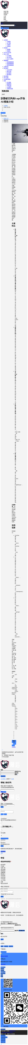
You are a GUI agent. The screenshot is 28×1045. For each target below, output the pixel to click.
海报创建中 (3, 951)
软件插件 (6, 68)
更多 (5, 80)
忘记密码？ (4, 779)
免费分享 (6, 13)
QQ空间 (11, 946)
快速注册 (6, 28)
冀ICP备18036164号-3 (7, 1032)
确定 (2, 853)
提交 (2, 896)
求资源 (5, 14)
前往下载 (3, 112)
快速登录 (3, 776)
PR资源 (5, 47)
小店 (5, 16)
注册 (12, 779)
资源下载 (6, 11)
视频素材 (6, 60)
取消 (2, 791)
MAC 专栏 (6, 54)
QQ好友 (6, 946)
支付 (2, 845)
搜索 (2, 806)
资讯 (5, 17)
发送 (5, 791)
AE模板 (6, 105)
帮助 (5, 19)
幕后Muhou (12, 1030)
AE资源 (6, 40)
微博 (2, 946)
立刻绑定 (3, 851)
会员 (5, 20)
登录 (2, 28)
